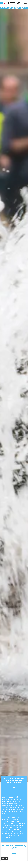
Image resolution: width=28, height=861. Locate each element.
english (4, 858)
